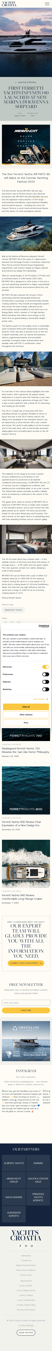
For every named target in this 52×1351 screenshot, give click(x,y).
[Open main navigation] (46, 4)
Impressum (26, 1255)
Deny (26, 723)
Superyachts (26, 1280)
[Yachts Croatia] (9, 3)
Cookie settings (26, 1325)
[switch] (45, 674)
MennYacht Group (13, 610)
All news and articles (26, 1309)
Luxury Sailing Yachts (26, 1290)
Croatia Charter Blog (26, 1305)
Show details (39, 699)
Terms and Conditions (26, 1270)
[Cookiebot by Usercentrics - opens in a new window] (38, 626)
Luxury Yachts (26, 1285)
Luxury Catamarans (26, 1300)
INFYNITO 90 (38, 196)
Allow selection (26, 715)
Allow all (26, 707)
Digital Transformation (26, 1265)
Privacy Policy (26, 1275)
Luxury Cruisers (26, 1295)
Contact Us (26, 1260)
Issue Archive (26, 1332)
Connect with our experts (24, 963)
